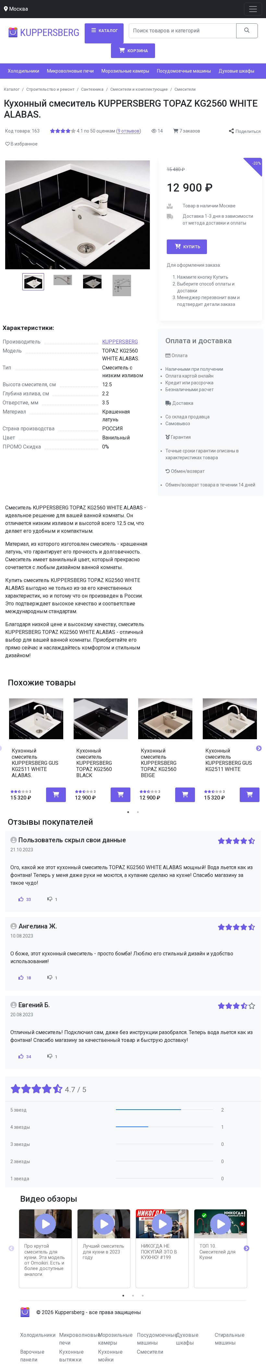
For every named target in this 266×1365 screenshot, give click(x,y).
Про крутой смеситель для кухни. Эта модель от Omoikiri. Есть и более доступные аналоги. (44, 1260)
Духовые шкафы (236, 71)
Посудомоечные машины (184, 71)
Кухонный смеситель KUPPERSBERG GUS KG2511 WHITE (228, 760)
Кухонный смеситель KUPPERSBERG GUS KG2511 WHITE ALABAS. (35, 763)
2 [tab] (138, 812)
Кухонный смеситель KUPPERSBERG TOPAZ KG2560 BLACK (94, 763)
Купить (191, 246)
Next (259, 748)
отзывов (128, 131)
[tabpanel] (36, 746)
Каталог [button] (108, 30)
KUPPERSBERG (120, 342)
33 (28, 899)
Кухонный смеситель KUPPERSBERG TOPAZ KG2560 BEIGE (158, 763)
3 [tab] (142, 1295)
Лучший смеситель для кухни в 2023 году (103, 1251)
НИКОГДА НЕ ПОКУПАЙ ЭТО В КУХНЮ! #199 (159, 1251)
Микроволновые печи (70, 71)
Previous (11, 1248)
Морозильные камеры (125, 71)
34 (28, 1056)
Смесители (150, 1352)
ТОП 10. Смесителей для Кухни (218, 1251)
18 (28, 977)
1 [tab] (128, 812)
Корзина (137, 50)
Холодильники (23, 71)
